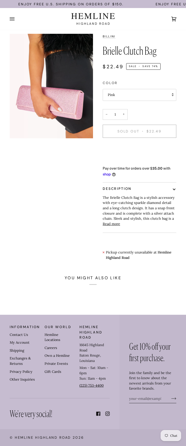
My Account (20, 342)
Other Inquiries (22, 379)
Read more (111, 224)
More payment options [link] (121, 160)
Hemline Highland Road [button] (90, 332)
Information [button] (25, 327)
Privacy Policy (21, 371)
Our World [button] (58, 327)
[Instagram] (107, 413)
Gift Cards (53, 371)
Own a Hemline (57, 355)
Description (117, 188)
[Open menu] (17, 19)
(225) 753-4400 (91, 385)
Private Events (56, 363)
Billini (109, 36)
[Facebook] (98, 413)
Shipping (17, 350)
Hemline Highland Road (43, 437)
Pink (111, 95)
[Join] (169, 398)
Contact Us (19, 334)
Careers (51, 348)
